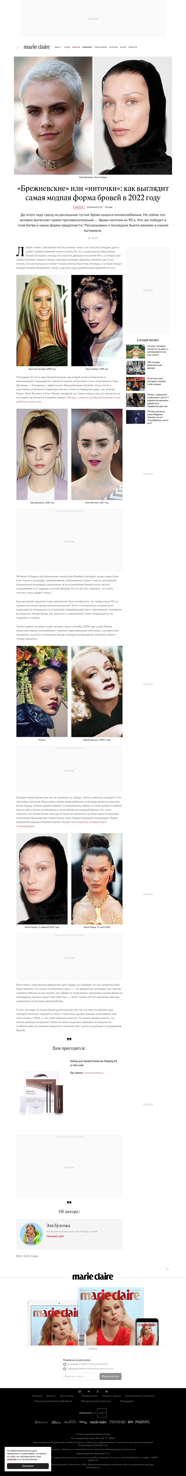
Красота (76, 47)
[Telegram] (106, 1391)
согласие (74, 1364)
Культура (113, 47)
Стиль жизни (100, 47)
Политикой (73, 1368)
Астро (123, 47)
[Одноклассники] (97, 1391)
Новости (132, 47)
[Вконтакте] (88, 1391)
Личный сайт (55, 1236)
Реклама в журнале (112, 1396)
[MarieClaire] (37, 47)
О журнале (37, 1396)
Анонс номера (66, 1396)
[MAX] (80, 1391)
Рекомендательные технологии (96, 1401)
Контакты (51, 1396)
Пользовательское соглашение (139, 1396)
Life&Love (87, 47)
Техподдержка (127, 1401)
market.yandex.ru (93, 1073)
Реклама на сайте (90, 1396)
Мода (67, 47)
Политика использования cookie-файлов (53, 1401)
